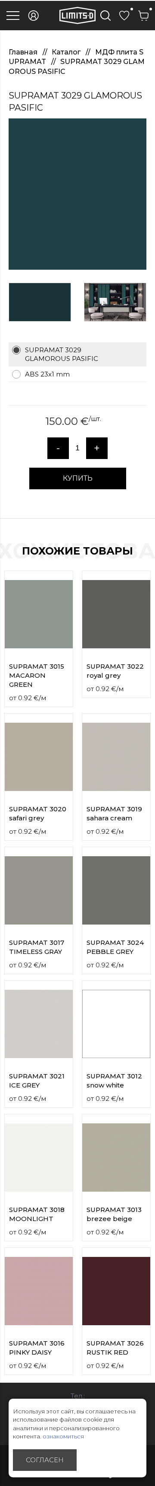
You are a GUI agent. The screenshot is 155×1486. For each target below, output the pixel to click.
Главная (24, 52)
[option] (77, 194)
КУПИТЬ (78, 478)
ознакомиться (63, 1436)
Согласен (45, 1460)
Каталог (67, 52)
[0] (124, 15)
